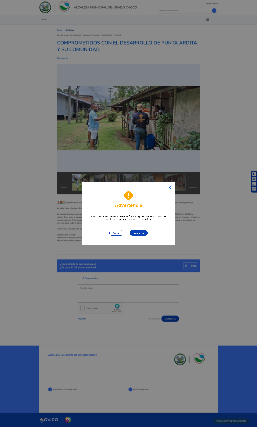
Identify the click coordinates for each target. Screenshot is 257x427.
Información (138, 233)
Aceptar (116, 233)
